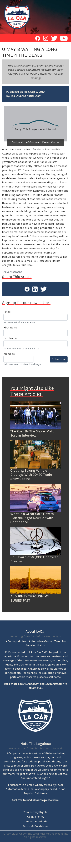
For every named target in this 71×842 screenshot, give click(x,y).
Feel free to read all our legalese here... (35, 800)
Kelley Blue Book (22, 265)
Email (7, 311)
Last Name (10, 338)
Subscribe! (58, 359)
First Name (10, 327)
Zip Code (9, 353)
